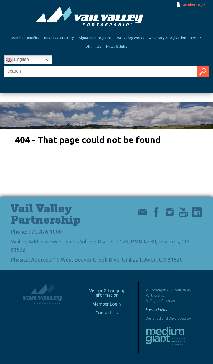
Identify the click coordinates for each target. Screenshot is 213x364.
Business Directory (59, 38)
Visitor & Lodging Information (106, 292)
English (21, 59)
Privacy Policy (156, 309)
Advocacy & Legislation (167, 38)
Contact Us (106, 313)
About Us (93, 46)
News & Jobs (116, 46)
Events (196, 38)
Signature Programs (95, 38)
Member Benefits (25, 38)
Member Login (193, 5)
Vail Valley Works (130, 38)
